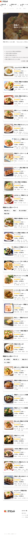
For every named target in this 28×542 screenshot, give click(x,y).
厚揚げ (14, 210)
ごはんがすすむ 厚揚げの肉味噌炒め (13, 51)
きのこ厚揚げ (7, 362)
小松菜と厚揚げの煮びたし (11, 55)
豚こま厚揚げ (7, 359)
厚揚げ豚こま (16, 359)
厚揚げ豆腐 (6, 213)
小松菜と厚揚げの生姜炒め (11, 53)
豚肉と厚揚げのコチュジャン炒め (12, 59)
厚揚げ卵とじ (7, 210)
